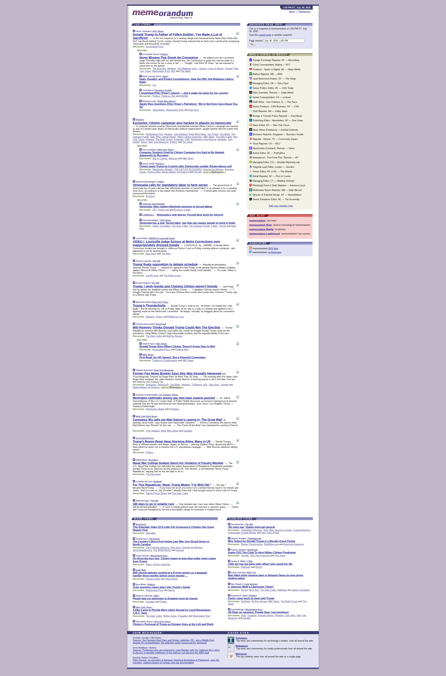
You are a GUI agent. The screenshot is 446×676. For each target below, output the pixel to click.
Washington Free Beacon (203, 139)
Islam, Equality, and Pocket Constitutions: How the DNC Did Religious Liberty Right (186, 80)
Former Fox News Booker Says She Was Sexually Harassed (177, 373)
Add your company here (281, 205)
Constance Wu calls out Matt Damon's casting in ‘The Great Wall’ (178, 419)
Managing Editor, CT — (273, 181)
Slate (165, 76)
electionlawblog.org (142, 550)
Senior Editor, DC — (268, 153)
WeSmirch (241, 654)
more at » (214, 172)
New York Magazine (158, 142)
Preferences (304, 11)
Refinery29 (163, 384)
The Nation (154, 539)
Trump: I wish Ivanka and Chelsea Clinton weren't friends (175, 286)
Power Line (163, 209)
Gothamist (151, 384)
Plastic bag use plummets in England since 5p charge (165, 598)
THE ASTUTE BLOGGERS (188, 169)
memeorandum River (260, 225)
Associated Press (155, 46)
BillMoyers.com (176, 316)
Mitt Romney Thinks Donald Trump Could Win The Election (176, 327)
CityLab (180, 550)
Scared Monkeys (301, 530)
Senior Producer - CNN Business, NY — (275, 106)
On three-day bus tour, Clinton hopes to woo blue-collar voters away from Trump (174, 560)
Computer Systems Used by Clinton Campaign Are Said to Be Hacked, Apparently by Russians (182, 154)
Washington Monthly (162, 169)
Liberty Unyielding (161, 226)
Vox (154, 85)
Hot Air (222, 226)
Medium (158, 482)
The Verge (187, 142)
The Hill (197, 172)
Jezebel (229, 68)
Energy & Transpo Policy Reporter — (277, 116)
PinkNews (174, 409)
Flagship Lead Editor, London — (273, 167)
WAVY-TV (251, 573)
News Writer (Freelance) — (275, 130)
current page (265, 35)
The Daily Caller (224, 137)
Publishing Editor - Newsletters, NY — (277, 120)
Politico (164, 54)
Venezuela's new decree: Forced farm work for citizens (190, 214)
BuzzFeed (161, 324)
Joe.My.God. (152, 275)
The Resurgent (153, 474)
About (292, 11)
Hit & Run (254, 590)
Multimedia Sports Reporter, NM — (277, 190)
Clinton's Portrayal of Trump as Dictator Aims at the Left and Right (173, 624)
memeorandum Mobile (261, 229)
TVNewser (196, 384)
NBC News (208, 137)
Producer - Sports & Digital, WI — (276, 69)
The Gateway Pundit (199, 226)
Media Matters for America (175, 172)
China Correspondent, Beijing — (271, 64)
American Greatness (293, 544)
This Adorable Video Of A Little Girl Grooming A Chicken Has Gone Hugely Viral (173, 528)
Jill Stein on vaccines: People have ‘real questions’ (258, 612)
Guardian (187, 431)
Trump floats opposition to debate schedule (165, 264)
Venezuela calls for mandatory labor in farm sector (170, 185)
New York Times (166, 150)
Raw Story (194, 110)
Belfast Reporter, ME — (267, 74)
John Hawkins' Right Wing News (190, 134)
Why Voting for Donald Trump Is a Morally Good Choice (261, 541)
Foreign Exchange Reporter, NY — (275, 60)
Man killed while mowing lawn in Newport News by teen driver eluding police (265, 577)
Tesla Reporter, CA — (266, 143)
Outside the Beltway (213, 169)
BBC (156, 596)
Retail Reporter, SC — (271, 176)
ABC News (157, 31)
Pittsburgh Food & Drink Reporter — (278, 185)
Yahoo (144, 142)
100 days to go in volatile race (153, 504)
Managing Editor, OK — (270, 83)
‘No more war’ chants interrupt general (251, 527)
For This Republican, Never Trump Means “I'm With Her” (172, 484)
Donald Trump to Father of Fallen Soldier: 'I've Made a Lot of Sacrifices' (177, 36)
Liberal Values (169, 137)
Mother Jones (170, 616)
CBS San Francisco (260, 555)
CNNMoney (148, 215)
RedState (245, 567)
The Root (166, 253)
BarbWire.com (271, 544)
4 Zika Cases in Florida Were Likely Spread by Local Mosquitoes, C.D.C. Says (172, 611)
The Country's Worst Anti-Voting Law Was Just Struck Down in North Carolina (171, 543)
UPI (154, 209)
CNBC (160, 182)
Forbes (214, 226)
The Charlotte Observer (157, 547)
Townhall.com (254, 539)
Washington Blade (155, 409)
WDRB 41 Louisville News (162, 238)
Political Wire (154, 172)
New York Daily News (146, 416)
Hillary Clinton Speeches (189, 137)
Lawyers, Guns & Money (211, 68)
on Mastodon (274, 252)
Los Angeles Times (168, 395)
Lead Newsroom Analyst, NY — (274, 78)
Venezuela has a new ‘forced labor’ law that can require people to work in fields (187, 222)
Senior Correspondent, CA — (271, 97)
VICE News (165, 220)
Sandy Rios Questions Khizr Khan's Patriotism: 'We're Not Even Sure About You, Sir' (188, 105)
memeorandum (257, 220)
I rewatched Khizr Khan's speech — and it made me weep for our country (183, 92)
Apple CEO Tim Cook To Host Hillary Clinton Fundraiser (262, 552)
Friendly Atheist (266, 615)
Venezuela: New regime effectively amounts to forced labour (175, 206)
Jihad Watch (158, 110)
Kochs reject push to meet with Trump (251, 598)
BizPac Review (174, 336)
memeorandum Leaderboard (264, 233)
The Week (185, 71)
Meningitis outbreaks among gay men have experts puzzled (174, 398)
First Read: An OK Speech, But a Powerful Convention (172, 357)
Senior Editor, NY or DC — (272, 171)
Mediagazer (242, 646)
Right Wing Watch (166, 101)
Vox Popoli (212, 134)
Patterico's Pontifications (165, 360)
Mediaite (171, 68)
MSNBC (184, 96)
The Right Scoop (164, 139)
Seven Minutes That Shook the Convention (168, 57)
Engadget (178, 139)
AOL (173, 71)
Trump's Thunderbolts (149, 305)
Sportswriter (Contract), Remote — (273, 148)
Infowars (150, 139)
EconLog (150, 196)
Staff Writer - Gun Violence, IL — (274, 102)
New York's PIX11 (270, 532)
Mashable (151, 533)
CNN (187, 139)
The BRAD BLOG (162, 550)
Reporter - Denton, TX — (275, 139)
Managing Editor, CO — (276, 162)
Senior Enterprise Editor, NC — (275, 199)
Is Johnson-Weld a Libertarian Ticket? (251, 586)
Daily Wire (155, 137)
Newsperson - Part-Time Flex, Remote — (275, 157)
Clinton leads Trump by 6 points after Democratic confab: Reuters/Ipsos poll (185, 166)
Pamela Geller (153, 579)
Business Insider (163, 90)
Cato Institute (250, 584)
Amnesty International (153, 204)
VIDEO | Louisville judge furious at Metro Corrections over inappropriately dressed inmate (176, 243)
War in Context (159, 158)
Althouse (173, 158)
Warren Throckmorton (252, 544)
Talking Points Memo (156, 493)
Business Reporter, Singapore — (277, 134)
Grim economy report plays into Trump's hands (161, 587)
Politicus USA (168, 96)
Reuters (140, 120)
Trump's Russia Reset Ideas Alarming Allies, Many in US (171, 441)
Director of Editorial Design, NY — (276, 195)
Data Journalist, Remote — (272, 92)
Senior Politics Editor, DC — (273, 88)
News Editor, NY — (271, 125)
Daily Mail (140, 570)
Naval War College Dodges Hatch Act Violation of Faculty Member (178, 463)
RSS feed (273, 248)
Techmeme (241, 638)
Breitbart (153, 460)
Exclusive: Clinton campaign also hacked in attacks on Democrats (182, 123)
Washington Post (161, 71)
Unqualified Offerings (251, 530)
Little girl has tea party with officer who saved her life (260, 563)
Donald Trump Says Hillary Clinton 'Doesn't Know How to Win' (177, 346)
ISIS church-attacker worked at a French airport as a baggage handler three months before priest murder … (170, 574)
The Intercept (159, 68)
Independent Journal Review (242, 532)
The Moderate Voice (187, 68)
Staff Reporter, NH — (269, 111)
